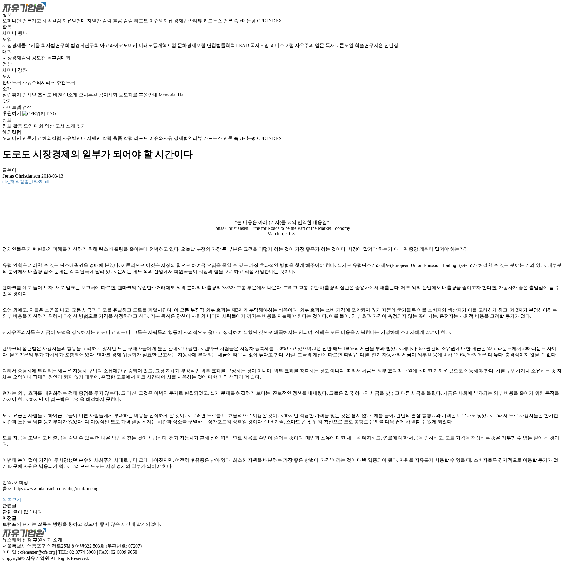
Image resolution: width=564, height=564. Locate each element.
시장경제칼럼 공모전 (24, 57)
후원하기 (11, 113)
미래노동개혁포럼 (158, 45)
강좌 (22, 70)
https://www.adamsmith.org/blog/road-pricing (56, 488)
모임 (7, 39)
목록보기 (11, 499)
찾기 (7, 100)
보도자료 (129, 94)
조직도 (45, 94)
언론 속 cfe (234, 20)
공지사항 (109, 94)
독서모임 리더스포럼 (272, 45)
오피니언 (12, 20)
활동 (7, 26)
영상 (7, 63)
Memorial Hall (172, 94)
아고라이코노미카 (119, 45)
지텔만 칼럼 (100, 20)
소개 (7, 88)
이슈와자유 (161, 20)
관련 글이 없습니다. (22, 511)
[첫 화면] (24, 6)
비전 (58, 94)
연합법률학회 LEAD (228, 45)
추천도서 (65, 82)
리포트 (141, 20)
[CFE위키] (33, 113)
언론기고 (32, 20)
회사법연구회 (55, 45)
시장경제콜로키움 (21, 45)
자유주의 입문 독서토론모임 (325, 45)
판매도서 (12, 82)
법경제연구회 (85, 45)
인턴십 (391, 45)
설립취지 (12, 94)
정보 (7, 14)
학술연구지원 (369, 45)
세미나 (10, 33)
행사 (22, 33)
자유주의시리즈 (39, 82)
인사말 (30, 94)
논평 (251, 20)
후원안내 (149, 94)
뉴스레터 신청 (17, 539)
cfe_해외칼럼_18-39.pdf (26, 181)
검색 (27, 107)
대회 (7, 51)
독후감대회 (58, 57)
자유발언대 (74, 20)
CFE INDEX (269, 20)
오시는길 (89, 94)
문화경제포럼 (192, 45)
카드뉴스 (213, 20)
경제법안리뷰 (188, 20)
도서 (7, 76)
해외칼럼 (52, 20)
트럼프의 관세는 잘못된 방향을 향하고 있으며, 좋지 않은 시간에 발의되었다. (81, 524)
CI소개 (71, 94)
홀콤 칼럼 (123, 20)
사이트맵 (12, 107)
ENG (51, 113)
